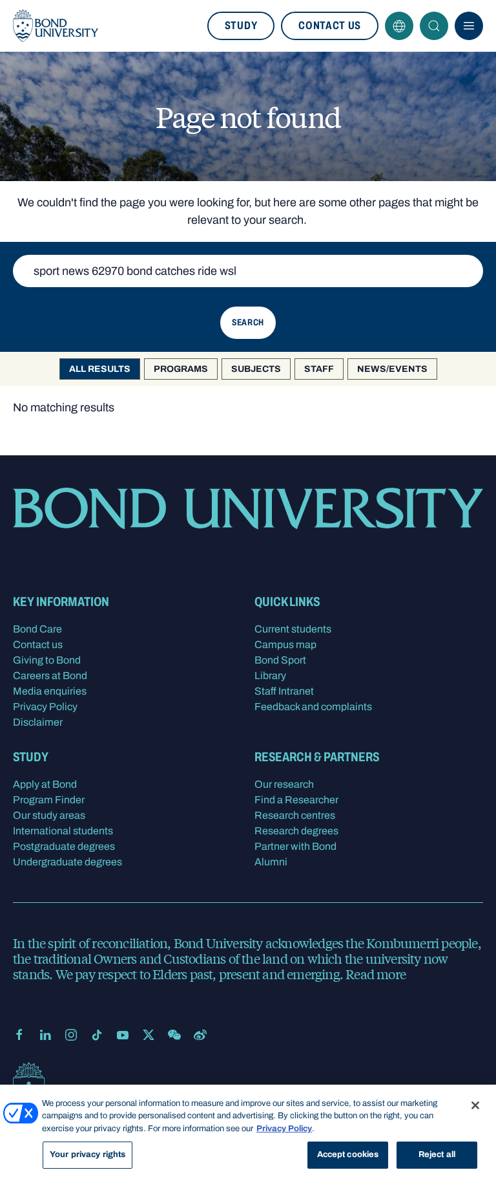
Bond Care (37, 628)
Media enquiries (50, 691)
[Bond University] (55, 26)
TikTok (96, 1034)
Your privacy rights (87, 1154)
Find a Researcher (296, 799)
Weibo (200, 1034)
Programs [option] (181, 369)
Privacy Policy (45, 706)
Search (434, 26)
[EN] (399, 26)
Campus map (285, 644)
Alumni (270, 861)
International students (63, 830)
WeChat (174, 1034)
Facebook (19, 1034)
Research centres (294, 815)
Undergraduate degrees (67, 861)
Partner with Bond (295, 846)
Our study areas (49, 815)
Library (270, 675)
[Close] (475, 1105)
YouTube (122, 1034)
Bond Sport (280, 660)
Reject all (436, 1154)
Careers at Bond (50, 675)
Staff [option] (319, 369)
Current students (292, 628)
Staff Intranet (284, 691)
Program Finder (49, 799)
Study (241, 25)
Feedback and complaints (313, 706)
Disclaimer (38, 722)
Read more (376, 973)
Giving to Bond (47, 660)
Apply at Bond (45, 784)
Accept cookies (348, 1154)
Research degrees (296, 830)
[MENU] (469, 26)
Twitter (148, 1034)
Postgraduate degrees (64, 846)
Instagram (71, 1034)
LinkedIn (45, 1034)
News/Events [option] (392, 369)
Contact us (329, 25)
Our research (284, 784)
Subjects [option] (256, 369)
